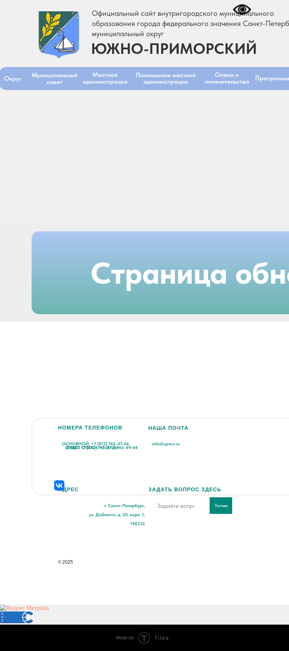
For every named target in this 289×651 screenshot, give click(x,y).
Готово (221, 505)
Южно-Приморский (174, 49)
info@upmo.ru (166, 443)
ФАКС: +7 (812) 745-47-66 (92, 447)
